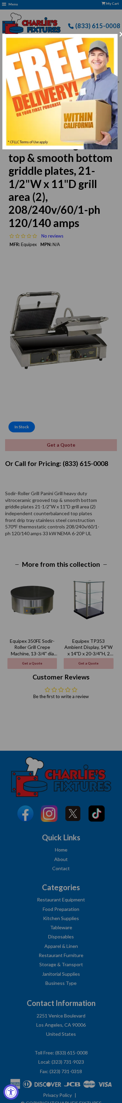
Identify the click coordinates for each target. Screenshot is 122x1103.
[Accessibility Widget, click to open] (11, 1092)
